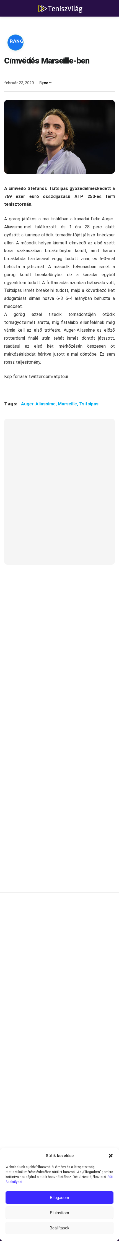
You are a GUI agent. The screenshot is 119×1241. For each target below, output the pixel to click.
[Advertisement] (59, 495)
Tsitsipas (89, 403)
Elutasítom (59, 1212)
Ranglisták (25, 41)
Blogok (20, 57)
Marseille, (68, 403)
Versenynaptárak (76, 41)
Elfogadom (59, 1197)
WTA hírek (61, 24)
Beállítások (59, 1228)
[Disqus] (59, 980)
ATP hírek (23, 24)
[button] (110, 1155)
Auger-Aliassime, (39, 403)
